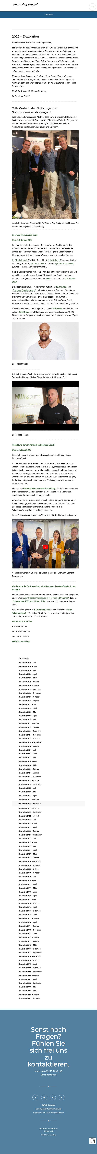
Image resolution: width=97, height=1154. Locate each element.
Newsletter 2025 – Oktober (29, 697)
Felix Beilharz (54, 260)
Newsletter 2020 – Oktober (29, 869)
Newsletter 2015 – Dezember (29, 911)
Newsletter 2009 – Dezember (29, 968)
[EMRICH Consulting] (25, 5)
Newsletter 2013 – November (29, 930)
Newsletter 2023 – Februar (28, 799)
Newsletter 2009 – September (30, 972)
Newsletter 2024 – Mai (27, 758)
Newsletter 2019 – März (27, 888)
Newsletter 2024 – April (27, 761)
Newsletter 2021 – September (30, 835)
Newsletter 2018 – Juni (27, 892)
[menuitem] (92, 7)
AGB (51, 1131)
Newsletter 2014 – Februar (28, 926)
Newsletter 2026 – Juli (27, 663)
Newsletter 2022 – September (30, 812)
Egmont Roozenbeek (64, 263)
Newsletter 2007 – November (29, 998)
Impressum (43, 1129)
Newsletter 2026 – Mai (27, 670)
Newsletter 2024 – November (29, 735)
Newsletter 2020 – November (29, 865)
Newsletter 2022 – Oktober (29, 808)
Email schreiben (48, 1075)
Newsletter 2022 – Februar (28, 831)
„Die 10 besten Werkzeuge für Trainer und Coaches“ (46, 598)
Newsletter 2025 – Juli (27, 704)
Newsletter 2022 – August (28, 816)
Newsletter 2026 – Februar (28, 682)
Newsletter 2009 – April (27, 979)
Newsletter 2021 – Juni (27, 842)
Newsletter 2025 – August (28, 701)
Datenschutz (52, 1129)
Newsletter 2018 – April (27, 896)
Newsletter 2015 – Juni (27, 915)
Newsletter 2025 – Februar (28, 723)
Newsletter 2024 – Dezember (29, 731)
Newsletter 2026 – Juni (27, 666)
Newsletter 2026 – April (27, 674)
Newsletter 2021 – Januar (28, 858)
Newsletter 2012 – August (28, 941)
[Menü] (92, 7)
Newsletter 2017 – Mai (27, 899)
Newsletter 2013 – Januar (28, 937)
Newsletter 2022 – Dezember (29, 804)
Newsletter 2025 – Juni (27, 708)
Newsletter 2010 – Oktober (29, 960)
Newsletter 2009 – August (28, 975)
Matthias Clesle (38, 263)
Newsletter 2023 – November (29, 777)
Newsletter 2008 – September (30, 983)
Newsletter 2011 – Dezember (29, 949)
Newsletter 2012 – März (27, 945)
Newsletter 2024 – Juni (27, 754)
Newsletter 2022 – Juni (27, 823)
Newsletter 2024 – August (28, 746)
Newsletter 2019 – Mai (27, 880)
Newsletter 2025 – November (29, 693)
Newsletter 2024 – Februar (28, 769)
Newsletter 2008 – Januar (28, 994)
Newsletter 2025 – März (27, 720)
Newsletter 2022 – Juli (27, 820)
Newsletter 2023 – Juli (27, 788)
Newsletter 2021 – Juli (27, 839)
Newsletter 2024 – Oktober (29, 739)
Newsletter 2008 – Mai (27, 987)
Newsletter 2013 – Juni (27, 934)
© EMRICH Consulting (48, 1135)
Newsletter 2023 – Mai (27, 792)
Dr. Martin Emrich (20, 260)
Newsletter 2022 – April (27, 827)
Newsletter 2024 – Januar (28, 773)
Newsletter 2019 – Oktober (29, 873)
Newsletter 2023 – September (30, 784)
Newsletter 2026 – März (27, 678)
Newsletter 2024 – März (27, 765)
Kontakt (46, 1131)
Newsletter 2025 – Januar (28, 727)
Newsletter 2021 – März (27, 854)
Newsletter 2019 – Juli (27, 877)
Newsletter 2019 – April (27, 884)
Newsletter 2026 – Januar (28, 685)
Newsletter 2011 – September (30, 953)
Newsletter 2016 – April (27, 907)
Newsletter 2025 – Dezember (29, 689)
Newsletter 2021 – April (27, 850)
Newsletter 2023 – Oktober (29, 780)
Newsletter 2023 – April (27, 796)
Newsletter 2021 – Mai (27, 846)
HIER (48, 278)
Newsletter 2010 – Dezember (29, 956)
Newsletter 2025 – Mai (27, 712)
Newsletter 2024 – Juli (27, 750)
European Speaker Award (24, 290)
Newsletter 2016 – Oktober (29, 903)
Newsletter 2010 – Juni (27, 964)
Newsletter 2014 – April (27, 922)
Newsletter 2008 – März (27, 991)
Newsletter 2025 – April (27, 716)
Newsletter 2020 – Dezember (29, 861)
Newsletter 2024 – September (30, 742)
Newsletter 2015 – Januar (28, 918)
